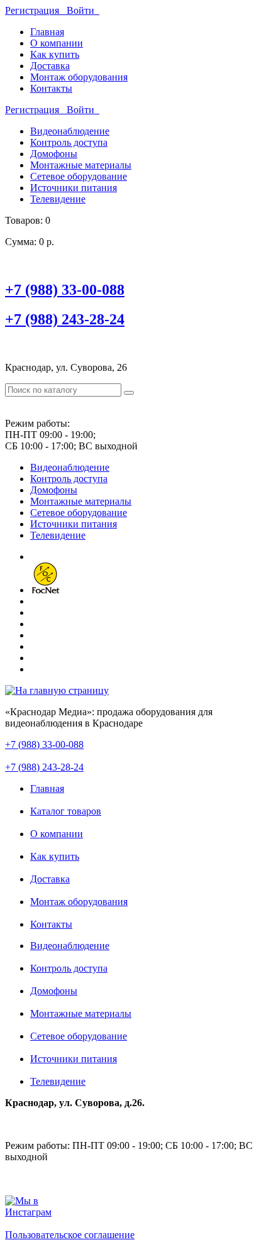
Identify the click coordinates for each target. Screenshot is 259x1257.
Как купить (54, 54)
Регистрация (36, 10)
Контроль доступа (68, 142)
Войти (83, 10)
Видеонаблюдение (69, 131)
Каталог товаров (65, 811)
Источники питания (73, 187)
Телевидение (57, 199)
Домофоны (53, 153)
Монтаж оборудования (79, 77)
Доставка (50, 65)
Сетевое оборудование (78, 176)
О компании (56, 43)
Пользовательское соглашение (70, 1234)
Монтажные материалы (80, 165)
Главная (47, 31)
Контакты (51, 88)
